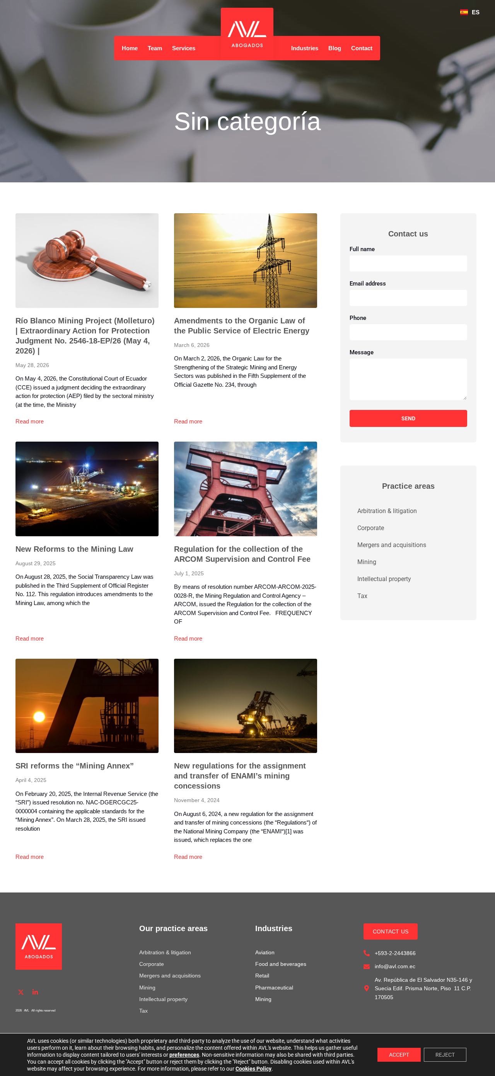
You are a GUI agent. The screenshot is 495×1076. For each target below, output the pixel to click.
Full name (362, 249)
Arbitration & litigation (387, 511)
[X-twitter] (21, 992)
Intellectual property (384, 579)
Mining (366, 562)
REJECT (445, 1055)
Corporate (370, 528)
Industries (304, 48)
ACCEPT (399, 1055)
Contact (361, 48)
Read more (29, 421)
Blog (334, 48)
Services (183, 48)
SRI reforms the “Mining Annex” (74, 766)
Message (362, 353)
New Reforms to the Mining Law (74, 549)
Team (155, 48)
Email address (368, 284)
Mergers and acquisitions (391, 545)
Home (130, 48)
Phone (358, 318)
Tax (362, 596)
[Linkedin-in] (35, 992)
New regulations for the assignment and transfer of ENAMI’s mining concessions (240, 776)
